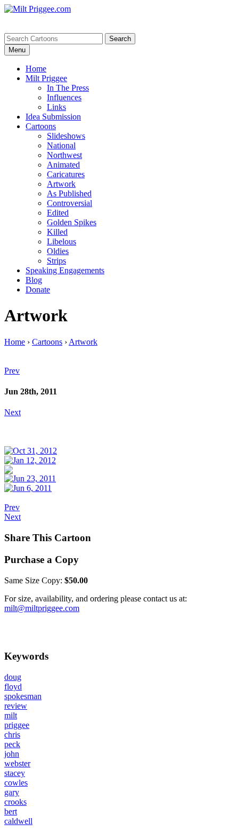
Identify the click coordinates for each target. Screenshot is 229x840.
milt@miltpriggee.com (41, 608)
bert (10, 811)
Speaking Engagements (65, 270)
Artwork (61, 183)
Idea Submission (53, 116)
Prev (12, 370)
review (15, 705)
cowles (16, 782)
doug (12, 676)
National (61, 145)
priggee (16, 725)
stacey (14, 773)
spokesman (23, 696)
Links (56, 107)
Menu (17, 50)
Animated (63, 164)
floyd (13, 686)
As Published (69, 193)
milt (10, 715)
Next (12, 412)
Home (36, 68)
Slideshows (66, 135)
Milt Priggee (46, 78)
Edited (58, 212)
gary (11, 792)
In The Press (68, 87)
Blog (34, 279)
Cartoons (41, 126)
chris (12, 734)
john (11, 753)
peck (12, 744)
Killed (57, 231)
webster (17, 763)
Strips (56, 260)
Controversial (69, 203)
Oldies (58, 251)
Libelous (61, 241)
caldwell (18, 821)
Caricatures (66, 174)
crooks (15, 801)
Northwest (64, 155)
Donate (38, 289)
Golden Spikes (71, 222)
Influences (64, 97)
